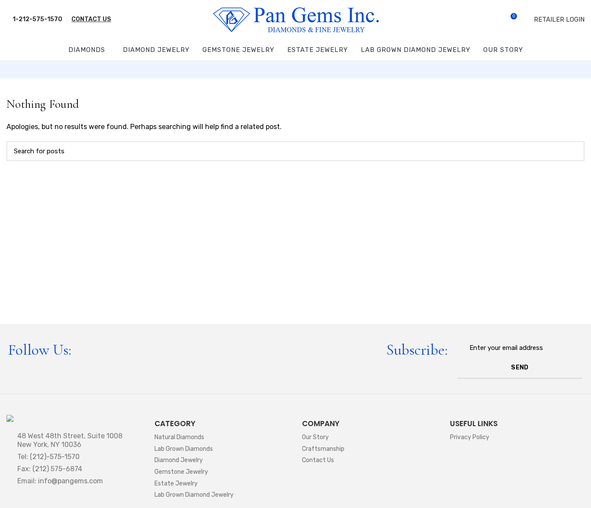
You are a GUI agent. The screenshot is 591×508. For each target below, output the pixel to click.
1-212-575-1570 (36, 19)
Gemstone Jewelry (181, 472)
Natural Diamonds (179, 437)
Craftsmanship (323, 449)
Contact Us (318, 460)
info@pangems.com (70, 481)
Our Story (315, 437)
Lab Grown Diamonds (183, 449)
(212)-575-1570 (55, 457)
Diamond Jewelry (178, 460)
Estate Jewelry (176, 483)
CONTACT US (91, 19)
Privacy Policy (469, 437)
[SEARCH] (573, 151)
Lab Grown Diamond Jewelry (194, 494)
